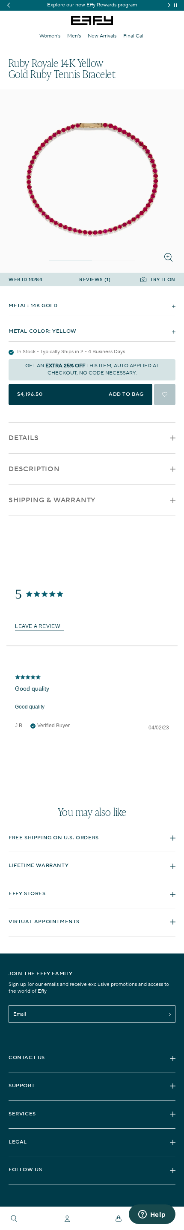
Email (19, 1014)
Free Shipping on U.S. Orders (54, 838)
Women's (49, 36)
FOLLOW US (25, 1170)
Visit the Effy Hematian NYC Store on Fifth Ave (98, 5)
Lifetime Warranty (38, 865)
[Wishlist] (164, 394)
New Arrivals (102, 36)
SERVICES (22, 1114)
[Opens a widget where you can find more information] (151, 1215)
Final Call (134, 36)
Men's (74, 36)
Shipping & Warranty (52, 500)
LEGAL (18, 1142)
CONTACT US (27, 1057)
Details (24, 438)
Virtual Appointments (44, 922)
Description (34, 469)
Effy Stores (27, 893)
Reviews (94, 280)
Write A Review (39, 626)
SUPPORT (22, 1086)
